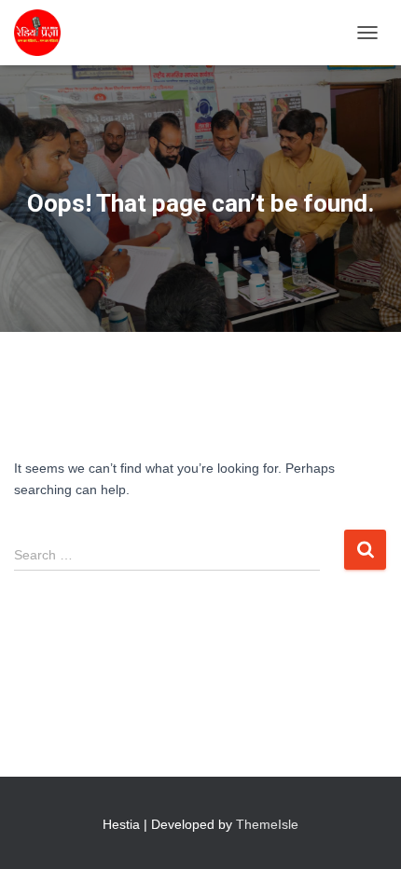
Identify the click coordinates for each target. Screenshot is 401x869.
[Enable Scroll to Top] (364, 831)
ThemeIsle (267, 824)
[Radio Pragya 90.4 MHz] (44, 32)
